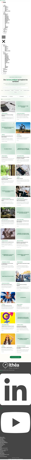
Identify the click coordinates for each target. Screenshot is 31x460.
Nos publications (2, 440)
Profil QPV (1, 451)
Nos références (2, 439)
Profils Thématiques (3, 450)
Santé (6, 61)
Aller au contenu (2, 0)
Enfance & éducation (7, 90)
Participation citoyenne (26, 90)
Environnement (17, 90)
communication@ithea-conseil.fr (4, 454)
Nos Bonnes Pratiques (3, 441)
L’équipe (6, 7)
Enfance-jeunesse (2, 444)
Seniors (6, 60)
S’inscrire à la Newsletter (3, 456)
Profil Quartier (2, 452)
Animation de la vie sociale (4, 448)
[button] (4, 39)
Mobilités (12, 90)
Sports (6, 27)
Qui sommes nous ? (2, 438)
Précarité (7, 58)
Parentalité (7, 59)
